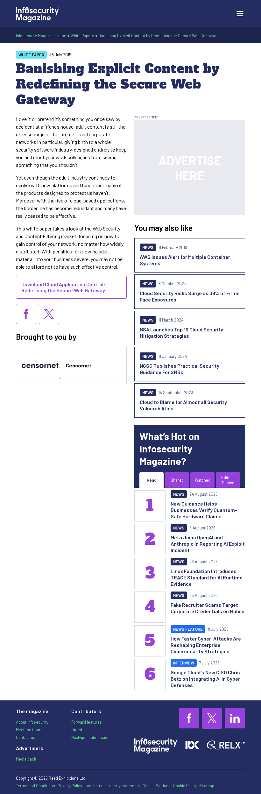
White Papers (82, 35)
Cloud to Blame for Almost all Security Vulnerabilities (183, 405)
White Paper (31, 54)
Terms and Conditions (35, 785)
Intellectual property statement (112, 785)
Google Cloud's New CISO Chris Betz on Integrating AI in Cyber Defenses (205, 678)
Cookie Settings (157, 785)
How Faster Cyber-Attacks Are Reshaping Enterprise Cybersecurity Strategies (206, 644)
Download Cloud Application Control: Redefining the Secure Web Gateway (63, 287)
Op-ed (76, 729)
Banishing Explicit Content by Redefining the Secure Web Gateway (157, 35)
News (147, 247)
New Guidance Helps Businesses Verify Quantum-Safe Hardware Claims (204, 509)
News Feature (188, 629)
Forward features (86, 722)
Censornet (78, 365)
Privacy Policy (70, 785)
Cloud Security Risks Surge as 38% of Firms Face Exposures (190, 296)
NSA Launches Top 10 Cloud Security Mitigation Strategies (181, 332)
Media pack (26, 759)
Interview (183, 662)
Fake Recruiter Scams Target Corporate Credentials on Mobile (207, 608)
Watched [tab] (202, 480)
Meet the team (28, 729)
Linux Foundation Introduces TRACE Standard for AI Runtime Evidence (207, 577)
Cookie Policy (185, 785)
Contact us (25, 737)
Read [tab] (151, 480)
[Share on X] (49, 314)
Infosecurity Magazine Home (41, 35)
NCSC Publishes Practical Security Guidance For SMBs (179, 369)
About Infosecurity (32, 722)
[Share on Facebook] (26, 314)
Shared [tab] (177, 480)
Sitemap (206, 785)
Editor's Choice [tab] (228, 480)
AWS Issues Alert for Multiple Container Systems (185, 260)
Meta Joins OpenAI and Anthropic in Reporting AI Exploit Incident (208, 543)
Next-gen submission (90, 737)
